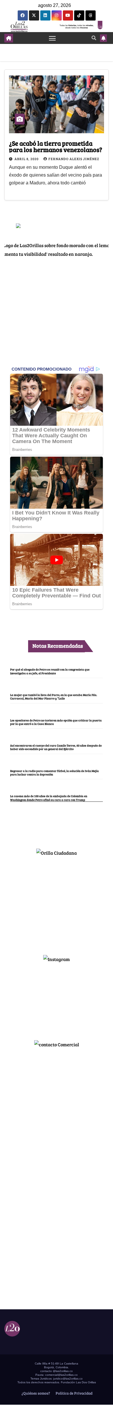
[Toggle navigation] (52, 38)
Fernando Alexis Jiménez (73, 158)
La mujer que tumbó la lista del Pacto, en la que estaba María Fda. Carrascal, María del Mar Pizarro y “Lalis (53, 696)
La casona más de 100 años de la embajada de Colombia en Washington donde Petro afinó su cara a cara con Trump (48, 797)
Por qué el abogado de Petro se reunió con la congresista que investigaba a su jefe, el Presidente (50, 671)
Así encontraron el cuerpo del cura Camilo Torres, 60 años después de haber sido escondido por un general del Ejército (56, 747)
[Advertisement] (56, 903)
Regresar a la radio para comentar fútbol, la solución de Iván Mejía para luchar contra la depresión (54, 772)
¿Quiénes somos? (35, 1393)
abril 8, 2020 (26, 158)
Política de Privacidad (73, 1393)
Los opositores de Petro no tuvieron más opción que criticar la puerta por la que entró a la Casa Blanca (56, 722)
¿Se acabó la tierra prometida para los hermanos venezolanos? (55, 146)
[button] (94, 38)
